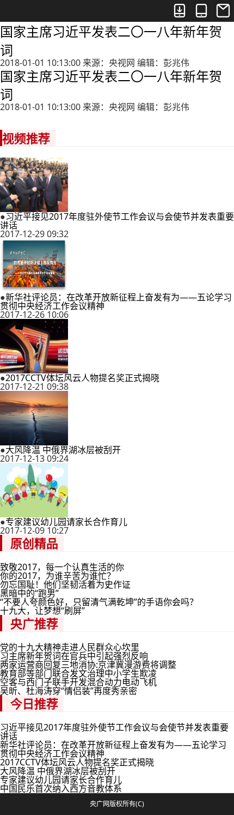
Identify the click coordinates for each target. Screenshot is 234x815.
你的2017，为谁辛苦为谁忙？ (57, 576)
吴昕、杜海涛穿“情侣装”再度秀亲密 (68, 691)
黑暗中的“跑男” (29, 593)
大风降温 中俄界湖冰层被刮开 (63, 450)
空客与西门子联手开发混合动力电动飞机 (78, 682)
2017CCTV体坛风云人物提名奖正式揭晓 (82, 378)
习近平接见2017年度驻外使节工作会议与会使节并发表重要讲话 (117, 220)
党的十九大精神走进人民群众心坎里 (69, 647)
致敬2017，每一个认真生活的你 (62, 567)
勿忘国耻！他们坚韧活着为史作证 (65, 584)
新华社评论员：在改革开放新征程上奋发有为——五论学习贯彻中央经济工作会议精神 (116, 301)
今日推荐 (34, 703)
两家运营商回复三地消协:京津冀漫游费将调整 (88, 665)
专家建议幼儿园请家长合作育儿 (66, 522)
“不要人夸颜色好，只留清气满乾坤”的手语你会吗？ (99, 602)
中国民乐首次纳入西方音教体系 (61, 788)
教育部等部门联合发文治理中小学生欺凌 (78, 673)
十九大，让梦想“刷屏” (42, 611)
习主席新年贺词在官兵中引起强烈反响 (74, 656)
